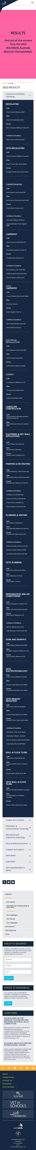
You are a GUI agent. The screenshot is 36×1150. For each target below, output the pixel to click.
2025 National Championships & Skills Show (17, 906)
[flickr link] (9, 1068)
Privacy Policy (18, 1141)
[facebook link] (3, 1068)
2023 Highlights (11, 915)
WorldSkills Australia (7, 82)
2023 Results (10, 911)
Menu (32, 2)
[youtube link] (15, 1068)
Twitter (9, 882)
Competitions (22, 82)
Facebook (4, 882)
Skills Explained (10, 930)
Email (13, 882)
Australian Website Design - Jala (18, 1146)
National (28, 82)
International (9, 926)
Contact (18, 1145)
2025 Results (10, 902)
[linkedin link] (33, 1068)
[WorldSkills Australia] (4, 3)
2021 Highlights (11, 923)
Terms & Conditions (18, 1143)
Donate (8, 1003)
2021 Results (10, 919)
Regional (8, 894)
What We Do (15, 82)
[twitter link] (27, 1068)
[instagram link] (21, 1068)
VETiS (7, 934)
